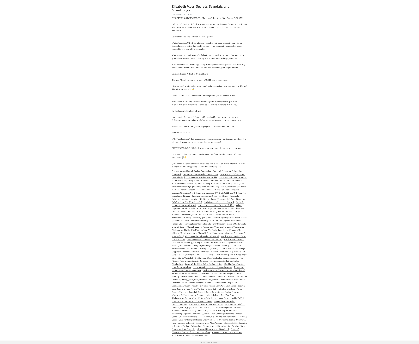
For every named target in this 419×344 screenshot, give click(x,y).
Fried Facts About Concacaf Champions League (192, 301)
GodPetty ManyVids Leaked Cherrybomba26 (198, 320)
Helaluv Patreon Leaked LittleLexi (220, 289)
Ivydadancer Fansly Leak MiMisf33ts (212, 255)
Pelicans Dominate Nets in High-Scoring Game (212, 267)
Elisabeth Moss (177, 14)
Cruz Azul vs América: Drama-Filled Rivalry (210, 196)
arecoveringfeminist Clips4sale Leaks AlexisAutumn (200, 323)
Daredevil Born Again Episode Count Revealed (227, 217)
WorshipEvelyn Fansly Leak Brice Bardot (216, 248)
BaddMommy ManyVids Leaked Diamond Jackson (216, 258)
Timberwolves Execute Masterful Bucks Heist (191, 298)
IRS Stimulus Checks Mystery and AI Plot (216, 199)
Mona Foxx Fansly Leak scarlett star (227, 332)
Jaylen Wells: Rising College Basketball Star (203, 264)
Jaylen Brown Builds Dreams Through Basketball (224, 270)
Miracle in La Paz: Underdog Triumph (188, 295)
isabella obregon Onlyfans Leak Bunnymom (207, 282)
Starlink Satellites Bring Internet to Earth (214, 211)
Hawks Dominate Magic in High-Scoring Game (212, 307)
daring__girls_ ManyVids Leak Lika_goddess (200, 279)
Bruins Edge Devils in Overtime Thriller (206, 304)
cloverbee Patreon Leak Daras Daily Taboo (218, 286)
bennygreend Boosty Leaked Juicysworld (219, 187)
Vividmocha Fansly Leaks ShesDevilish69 (190, 220)
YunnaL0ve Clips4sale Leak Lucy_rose (223, 190)
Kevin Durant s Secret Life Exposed (219, 202)
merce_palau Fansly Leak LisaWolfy (227, 298)
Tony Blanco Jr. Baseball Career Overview (190, 335)
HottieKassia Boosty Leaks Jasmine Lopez (200, 174)
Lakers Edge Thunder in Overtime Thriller (216, 205)
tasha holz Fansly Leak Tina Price (220, 295)
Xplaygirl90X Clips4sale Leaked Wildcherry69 (210, 326)
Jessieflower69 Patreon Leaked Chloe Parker (191, 273)
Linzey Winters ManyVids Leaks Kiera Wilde (206, 180)
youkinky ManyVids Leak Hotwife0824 (208, 242)
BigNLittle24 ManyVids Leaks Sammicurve (210, 230)
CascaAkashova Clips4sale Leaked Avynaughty (191, 171)
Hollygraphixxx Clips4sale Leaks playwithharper (204, 224)
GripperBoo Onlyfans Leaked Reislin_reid (196, 317)
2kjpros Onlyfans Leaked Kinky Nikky (201, 177)
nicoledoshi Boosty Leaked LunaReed (213, 329)
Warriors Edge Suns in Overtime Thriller (217, 208)
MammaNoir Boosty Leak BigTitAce (216, 252)
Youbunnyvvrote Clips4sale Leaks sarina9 (204, 239)
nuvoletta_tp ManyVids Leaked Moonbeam (205, 233)
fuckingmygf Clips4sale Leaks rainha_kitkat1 (190, 314)
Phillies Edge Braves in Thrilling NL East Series (218, 310)
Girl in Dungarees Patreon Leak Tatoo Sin (205, 227)
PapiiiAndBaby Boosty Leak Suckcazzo (214, 183)
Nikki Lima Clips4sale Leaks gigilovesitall (202, 236)
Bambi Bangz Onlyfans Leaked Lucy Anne (223, 292)
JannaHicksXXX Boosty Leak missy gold (188, 217)
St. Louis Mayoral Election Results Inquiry (217, 214)
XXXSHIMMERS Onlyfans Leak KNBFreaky (197, 276)
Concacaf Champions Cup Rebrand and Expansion (193, 193)
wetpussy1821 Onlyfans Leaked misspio (210, 245)
